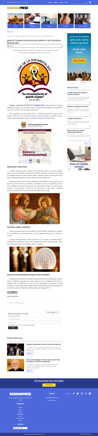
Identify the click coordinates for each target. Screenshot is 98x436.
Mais (29, 353)
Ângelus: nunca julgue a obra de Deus (77, 106)
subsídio (40, 116)
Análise (20, 407)
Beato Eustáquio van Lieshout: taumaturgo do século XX (76, 131)
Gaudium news (10, 36)
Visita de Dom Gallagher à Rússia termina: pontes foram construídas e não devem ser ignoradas (43, 360)
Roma (20, 420)
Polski (66, 2)
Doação (20, 412)
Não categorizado (20, 418)
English (55, 2)
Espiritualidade (20, 414)
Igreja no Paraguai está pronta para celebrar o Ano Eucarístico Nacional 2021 (34, 41)
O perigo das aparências (74, 118)
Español (50, 2)
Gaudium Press (39, 105)
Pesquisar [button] (83, 82)
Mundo (10, 31)
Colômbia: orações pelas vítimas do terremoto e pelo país (43, 344)
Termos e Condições (85, 434)
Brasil (20, 409)
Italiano (61, 2)
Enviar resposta (51, 312)
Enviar (13, 327)
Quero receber (49, 385)
